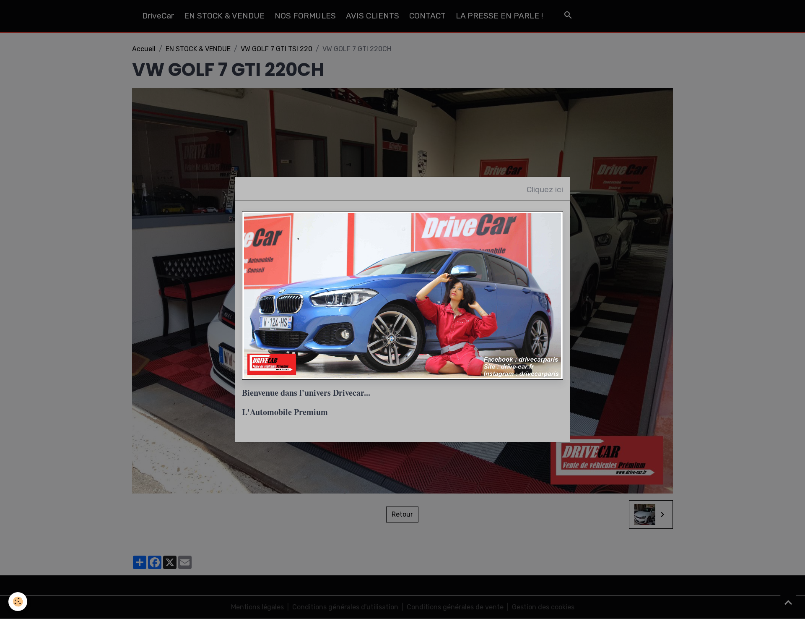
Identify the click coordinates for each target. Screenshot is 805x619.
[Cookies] (17, 601)
